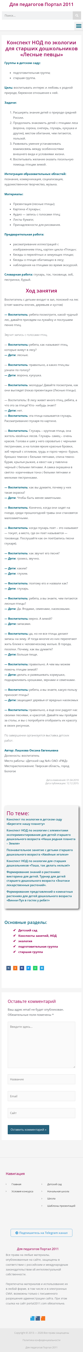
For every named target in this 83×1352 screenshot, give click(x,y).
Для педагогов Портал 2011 (41, 4)
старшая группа (30, 952)
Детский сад (27, 930)
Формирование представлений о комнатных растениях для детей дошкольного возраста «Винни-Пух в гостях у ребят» (40, 896)
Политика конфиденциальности (41, 1340)
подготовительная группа (38, 946)
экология (25, 941)
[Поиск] (77, 15)
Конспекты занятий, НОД (37, 936)
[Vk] (38, 1318)
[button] (78, 26)
